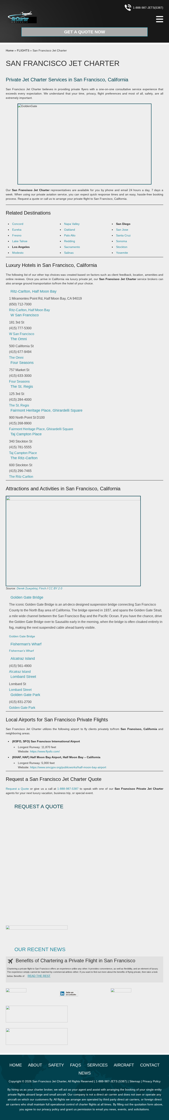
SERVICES (97, 1065)
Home (10, 50)
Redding (69, 241)
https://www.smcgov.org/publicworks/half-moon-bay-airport (68, 767)
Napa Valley (72, 223)
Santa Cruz (123, 235)
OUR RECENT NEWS (40, 949)
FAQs (75, 1065)
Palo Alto (69, 235)
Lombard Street (23, 677)
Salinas (69, 252)
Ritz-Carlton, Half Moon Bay (33, 291)
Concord (17, 223)
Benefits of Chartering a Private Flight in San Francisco (75, 960)
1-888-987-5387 (68, 788)
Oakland (69, 229)
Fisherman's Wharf (26, 644)
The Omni (19, 339)
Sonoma (121, 241)
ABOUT (35, 1065)
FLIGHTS (23, 50)
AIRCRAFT (124, 1065)
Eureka (16, 229)
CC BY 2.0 (55, 588)
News (85, 1073)
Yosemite (122, 252)
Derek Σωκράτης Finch (31, 588)
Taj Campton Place (26, 434)
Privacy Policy (152, 1081)
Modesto (17, 252)
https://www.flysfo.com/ (45, 751)
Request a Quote (17, 788)
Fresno (16, 235)
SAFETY (56, 1065)
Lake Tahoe (19, 241)
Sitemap (134, 1081)
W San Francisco (25, 315)
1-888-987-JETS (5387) (111, 1081)
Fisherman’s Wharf (21, 650)
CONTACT (150, 1065)
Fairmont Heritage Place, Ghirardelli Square (46, 410)
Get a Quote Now (84, 31)
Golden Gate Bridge (27, 597)
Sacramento (72, 247)
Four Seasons (22, 363)
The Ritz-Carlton (24, 458)
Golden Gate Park (25, 695)
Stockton (121, 247)
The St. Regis (22, 386)
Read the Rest (39, 976)
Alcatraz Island (23, 658)
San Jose (122, 229)
